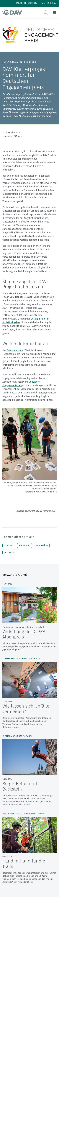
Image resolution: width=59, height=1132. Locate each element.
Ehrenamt (24, 545)
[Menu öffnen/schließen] (54, 12)
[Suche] (46, 12)
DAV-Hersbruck (15, 350)
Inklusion (9, 552)
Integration (42, 545)
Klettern (8, 545)
